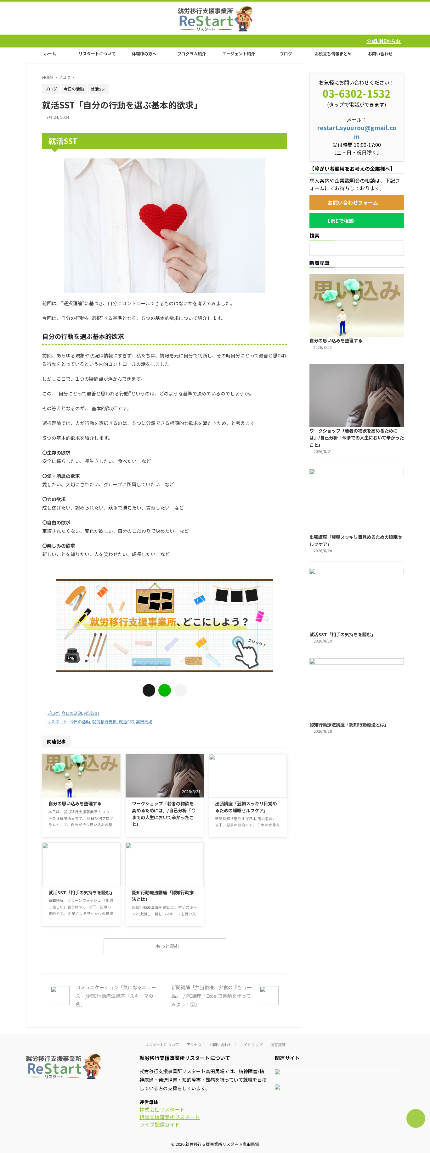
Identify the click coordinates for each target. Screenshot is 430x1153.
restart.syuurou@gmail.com (356, 132)
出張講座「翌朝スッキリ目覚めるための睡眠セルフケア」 (246, 807)
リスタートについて (97, 54)
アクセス (194, 1044)
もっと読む (167, 946)
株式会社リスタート (162, 1109)
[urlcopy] (180, 690)
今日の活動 (71, 713)
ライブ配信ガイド (159, 1124)
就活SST (91, 713)
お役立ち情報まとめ (333, 54)
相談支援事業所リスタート (169, 1117)
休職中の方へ (144, 54)
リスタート (57, 722)
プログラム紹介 (191, 54)
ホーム (50, 54)
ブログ (286, 54)
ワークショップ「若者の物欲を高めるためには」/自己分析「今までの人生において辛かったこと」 (163, 813)
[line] (164, 690)
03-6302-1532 (357, 93)
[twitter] (149, 690)
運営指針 (278, 1044)
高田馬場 (144, 722)
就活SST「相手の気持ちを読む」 (81, 892)
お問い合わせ (380, 54)
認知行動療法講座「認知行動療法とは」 (349, 724)
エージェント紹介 (238, 54)
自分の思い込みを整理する (74, 803)
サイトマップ (251, 1044)
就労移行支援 (104, 722)
